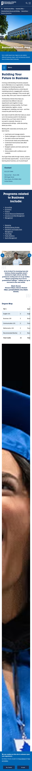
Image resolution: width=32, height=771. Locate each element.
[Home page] (1, 9)
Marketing (8, 225)
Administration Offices (9, 8)
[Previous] (2, 255)
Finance (7, 211)
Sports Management (11, 238)
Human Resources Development (14, 213)
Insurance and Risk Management (14, 216)
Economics (8, 209)
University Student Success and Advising (10, 11)
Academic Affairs (20, 8)
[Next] (29, 255)
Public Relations (10, 236)
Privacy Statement (22, 758)
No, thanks (9, 767)
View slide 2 (17, 299)
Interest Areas (24, 11)
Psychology (8, 234)
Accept (23, 767)
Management (9, 218)
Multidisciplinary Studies (12, 227)
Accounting (8, 207)
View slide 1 (14, 299)
